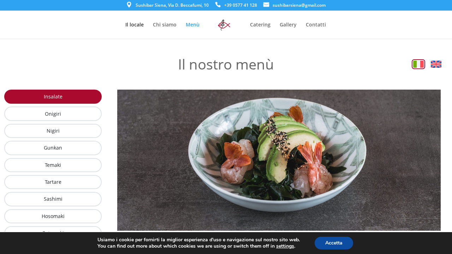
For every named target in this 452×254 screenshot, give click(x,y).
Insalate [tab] (53, 96)
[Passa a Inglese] (436, 64)
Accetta (334, 243)
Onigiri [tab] (53, 113)
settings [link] (285, 246)
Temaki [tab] (53, 165)
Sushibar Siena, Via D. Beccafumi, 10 (172, 5)
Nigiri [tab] (53, 130)
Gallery (288, 25)
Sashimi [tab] (53, 198)
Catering (260, 25)
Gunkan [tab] (53, 147)
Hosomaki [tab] (53, 216)
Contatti (316, 25)
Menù (193, 25)
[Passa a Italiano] (418, 64)
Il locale (134, 25)
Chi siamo (165, 25)
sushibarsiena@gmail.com (299, 5)
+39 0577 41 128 (240, 5)
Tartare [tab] (53, 182)
